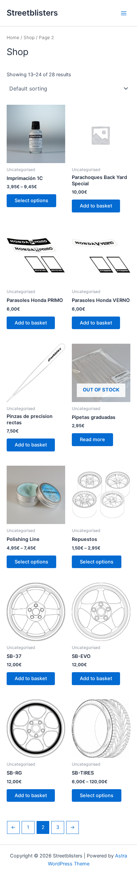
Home (13, 37)
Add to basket (96, 206)
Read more (92, 439)
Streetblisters (32, 13)
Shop (29, 37)
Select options (31, 201)
